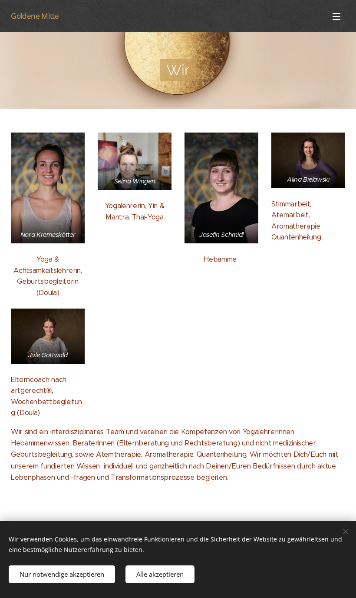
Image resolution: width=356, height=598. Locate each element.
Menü (336, 16)
